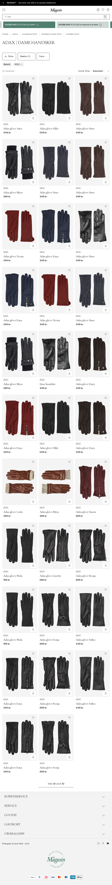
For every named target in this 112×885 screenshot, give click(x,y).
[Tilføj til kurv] (33, 118)
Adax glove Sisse (85, 128)
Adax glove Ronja (86, 576)
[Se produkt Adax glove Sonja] (56, 609)
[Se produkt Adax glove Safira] (92, 609)
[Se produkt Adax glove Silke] (56, 98)
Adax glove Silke (49, 128)
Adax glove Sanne (86, 512)
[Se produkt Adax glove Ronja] (92, 545)
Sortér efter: (84, 71)
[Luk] (102, 457)
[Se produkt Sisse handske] (56, 354)
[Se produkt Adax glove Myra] (19, 162)
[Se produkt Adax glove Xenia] (19, 226)
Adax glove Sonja (49, 640)
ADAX (5, 124)
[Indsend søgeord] (5, 16)
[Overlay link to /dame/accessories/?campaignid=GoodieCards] (83, 25)
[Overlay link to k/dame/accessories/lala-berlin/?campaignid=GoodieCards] (29, 25)
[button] (98, 10)
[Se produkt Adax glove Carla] (19, 481)
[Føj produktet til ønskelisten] (33, 78)
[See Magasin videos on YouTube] (108, 843)
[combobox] (56, 16)
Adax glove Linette (50, 576)
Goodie (10, 815)
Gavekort (12, 824)
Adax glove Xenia (13, 256)
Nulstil (7, 64)
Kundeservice (16, 796)
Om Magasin (14, 833)
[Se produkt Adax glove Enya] (56, 226)
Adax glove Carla (13, 512)
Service (10, 805)
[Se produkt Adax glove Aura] (19, 98)
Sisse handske (48, 384)
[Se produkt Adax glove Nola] (19, 545)
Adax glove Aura (12, 128)
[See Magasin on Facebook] (103, 843)
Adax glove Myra (13, 192)
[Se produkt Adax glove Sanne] (92, 481)
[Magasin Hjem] (56, 10)
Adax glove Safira (85, 640)
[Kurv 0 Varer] (108, 9)
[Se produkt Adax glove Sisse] (92, 98)
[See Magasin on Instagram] (98, 843)
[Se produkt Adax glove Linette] (56, 545)
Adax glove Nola (12, 576)
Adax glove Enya (49, 256)
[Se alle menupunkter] (3, 10)
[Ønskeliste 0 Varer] (103, 9)
